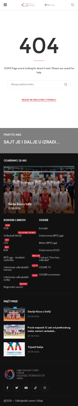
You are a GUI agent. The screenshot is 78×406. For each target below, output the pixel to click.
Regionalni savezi (13, 287)
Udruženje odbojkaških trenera (19, 268)
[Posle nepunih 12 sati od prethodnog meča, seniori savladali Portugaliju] (14, 332)
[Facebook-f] (7, 388)
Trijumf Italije (35, 347)
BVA (6, 250)
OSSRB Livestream (49, 274)
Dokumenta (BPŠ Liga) (51, 235)
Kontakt (43, 228)
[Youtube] (26, 388)
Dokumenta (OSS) (49, 250)
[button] (6, 189)
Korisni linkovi (15, 220)
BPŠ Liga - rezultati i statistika (19, 258)
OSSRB (43, 220)
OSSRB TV (45, 267)
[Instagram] (45, 388)
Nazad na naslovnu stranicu (39, 99)
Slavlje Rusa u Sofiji (20, 204)
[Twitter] (17, 388)
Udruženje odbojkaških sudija (19, 278)
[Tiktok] (35, 388)
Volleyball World (12, 235)
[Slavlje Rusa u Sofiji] (39, 189)
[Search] (72, 5)
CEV (6, 243)
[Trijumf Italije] (14, 349)
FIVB (6, 228)
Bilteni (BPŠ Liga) (48, 243)
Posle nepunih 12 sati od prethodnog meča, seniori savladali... (49, 329)
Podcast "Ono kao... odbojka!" (50, 258)
